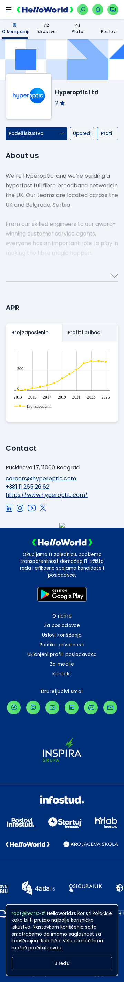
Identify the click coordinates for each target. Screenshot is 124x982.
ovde (55, 948)
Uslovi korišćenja (62, 635)
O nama (62, 616)
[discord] (91, 707)
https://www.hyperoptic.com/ (47, 495)
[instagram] (33, 707)
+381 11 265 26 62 (27, 487)
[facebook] (14, 707)
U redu (62, 963)
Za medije (62, 664)
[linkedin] (72, 707)
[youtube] (52, 707)
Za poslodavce (62, 625)
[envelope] (110, 707)
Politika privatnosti (62, 645)
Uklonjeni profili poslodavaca (62, 654)
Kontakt (61, 673)
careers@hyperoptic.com (41, 478)
